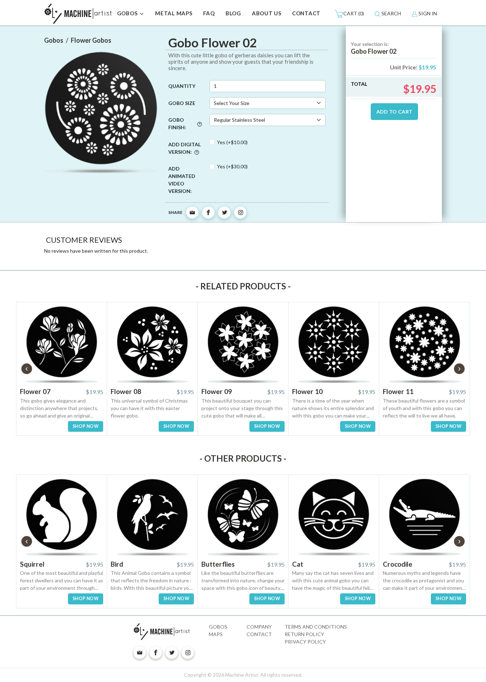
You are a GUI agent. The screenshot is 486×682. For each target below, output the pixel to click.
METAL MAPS (173, 13)
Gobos (218, 627)
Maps (216, 634)
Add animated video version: (181, 180)
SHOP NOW (86, 426)
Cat (297, 564)
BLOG (233, 13)
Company (259, 627)
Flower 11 (398, 391)
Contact (259, 634)
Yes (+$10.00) (232, 142)
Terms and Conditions (316, 627)
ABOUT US (266, 13)
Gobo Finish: (177, 123)
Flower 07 (35, 391)
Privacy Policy (305, 642)
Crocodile (397, 564)
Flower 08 (126, 391)
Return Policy (304, 634)
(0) (353, 13)
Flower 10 (307, 391)
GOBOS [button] (128, 13)
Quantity (181, 86)
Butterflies (218, 564)
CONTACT (306, 13)
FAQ (209, 13)
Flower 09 (216, 391)
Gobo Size (181, 103)
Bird (117, 564)
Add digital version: (184, 148)
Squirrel (32, 564)
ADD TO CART (394, 112)
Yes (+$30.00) (232, 166)
